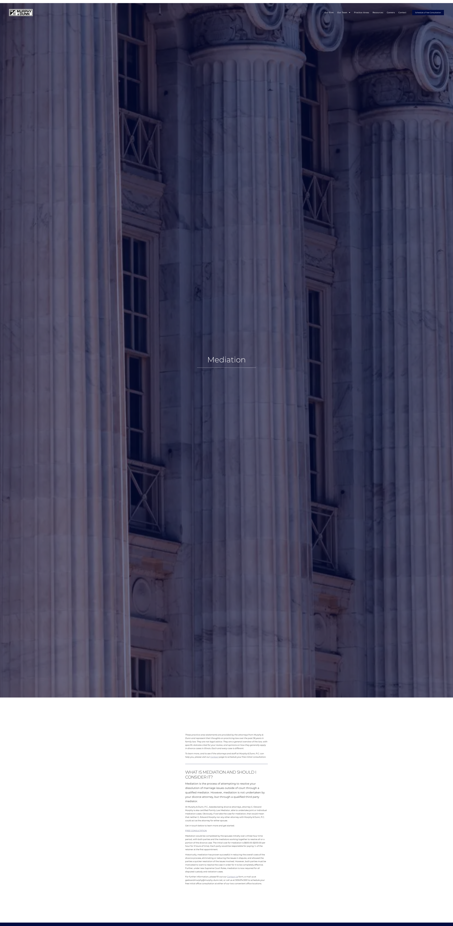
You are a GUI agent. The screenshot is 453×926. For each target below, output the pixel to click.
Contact (402, 12)
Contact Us (232, 877)
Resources (378, 12)
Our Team (342, 12)
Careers (391, 12)
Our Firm (329, 12)
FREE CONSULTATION (196, 831)
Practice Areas (361, 12)
